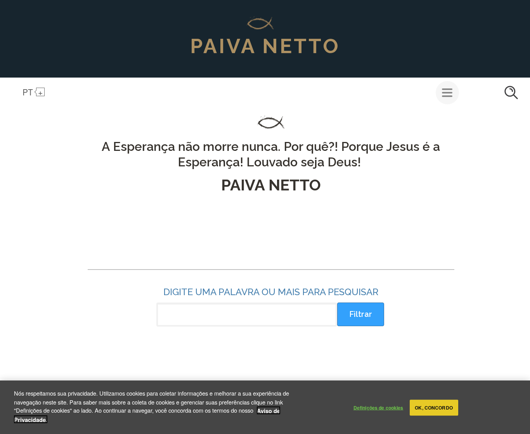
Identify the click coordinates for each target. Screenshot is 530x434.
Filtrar (360, 314)
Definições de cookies (378, 407)
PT (28, 92)
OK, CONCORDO (433, 407)
